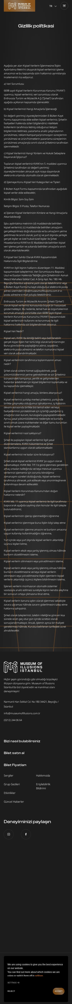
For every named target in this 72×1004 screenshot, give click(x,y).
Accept (59, 991)
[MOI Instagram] (8, 834)
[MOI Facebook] (26, 834)
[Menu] (64, 6)
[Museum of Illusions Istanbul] (19, 6)
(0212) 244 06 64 (13, 720)
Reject (11, 991)
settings (39, 975)
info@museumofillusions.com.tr (22, 713)
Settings (12, 983)
